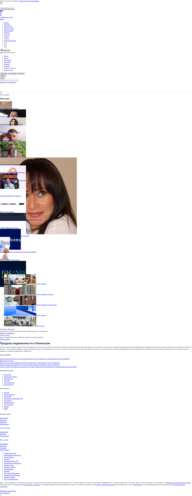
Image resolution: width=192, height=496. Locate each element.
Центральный (4, 424)
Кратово (6, 393)
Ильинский (7, 375)
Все (6, 409)
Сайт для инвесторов (11, 479)
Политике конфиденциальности (104, 485)
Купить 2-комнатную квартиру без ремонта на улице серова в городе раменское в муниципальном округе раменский (38, 367)
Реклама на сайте (9, 467)
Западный (3, 420)
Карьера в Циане (9, 477)
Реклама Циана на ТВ (11, 461)
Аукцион (6, 459)
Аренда (6, 23)
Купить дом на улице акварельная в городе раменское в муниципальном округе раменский (30, 363)
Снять (6, 58)
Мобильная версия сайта (8, 491)
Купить (6, 56)
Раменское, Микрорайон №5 (13, 399)
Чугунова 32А (8, 405)
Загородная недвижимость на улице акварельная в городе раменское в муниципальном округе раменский (35, 359)
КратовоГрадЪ (8, 385)
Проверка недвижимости (12, 475)
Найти (14, 82)
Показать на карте (6, 82)
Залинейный (4, 418)
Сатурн (6, 407)
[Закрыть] (1, 3)
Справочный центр (10, 453)
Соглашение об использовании (29, 1)
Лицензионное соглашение (31, 485)
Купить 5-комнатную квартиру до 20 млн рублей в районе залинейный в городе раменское (30, 365)
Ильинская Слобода (10, 377)
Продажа (7, 25)
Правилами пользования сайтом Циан (178, 483)
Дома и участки (9, 29)
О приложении (5, 493)
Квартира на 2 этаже (7, 361)
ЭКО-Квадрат (8, 379)
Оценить (7, 64)
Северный (3, 422)
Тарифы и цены (9, 465)
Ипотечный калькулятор (12, 473)
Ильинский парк (9, 383)
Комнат (3, 76)
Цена (2, 78)
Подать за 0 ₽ (8, 70)
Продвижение (8, 469)
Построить (7, 62)
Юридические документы (12, 455)
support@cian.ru (138, 485)
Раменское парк (9, 403)
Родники (7, 381)
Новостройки (8, 27)
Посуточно (7, 60)
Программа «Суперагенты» (12, 463)
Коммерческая (8, 31)
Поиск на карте (9, 457)
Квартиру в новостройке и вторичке (12, 73)
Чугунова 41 (8, 401)
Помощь (7, 471)
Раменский (7, 397)
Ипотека (7, 33)
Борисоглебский (9, 395)
